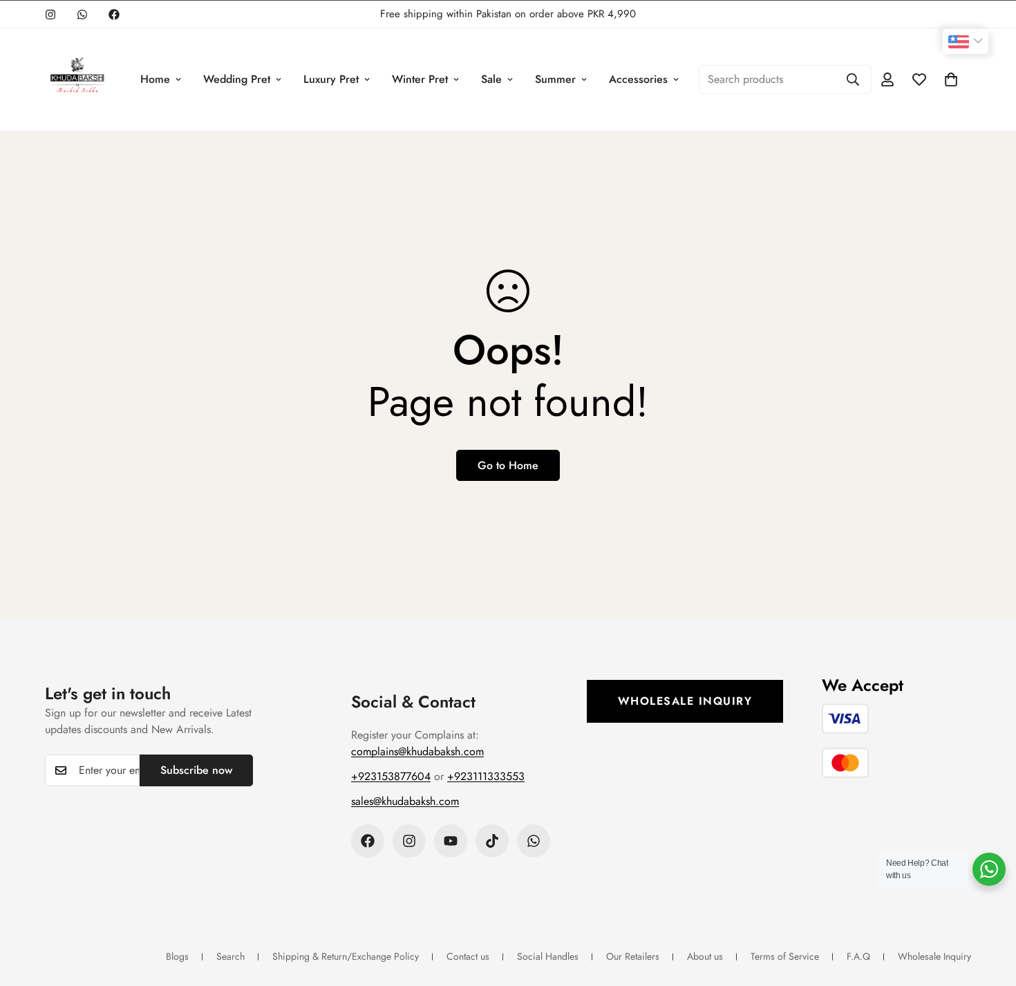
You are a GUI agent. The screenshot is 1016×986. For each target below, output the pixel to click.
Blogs (177, 956)
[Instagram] (50, 14)
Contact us (467, 956)
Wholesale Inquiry (685, 701)
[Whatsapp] (82, 14)
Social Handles (547, 956)
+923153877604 (391, 776)
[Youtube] (450, 840)
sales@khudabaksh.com (405, 801)
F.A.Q (858, 956)
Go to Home (508, 465)
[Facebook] (114, 14)
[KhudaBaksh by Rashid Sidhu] (77, 79)
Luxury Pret (331, 79)
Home (155, 79)
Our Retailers (632, 956)
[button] (951, 79)
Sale (491, 79)
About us (705, 956)
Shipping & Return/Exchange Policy (345, 956)
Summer (555, 79)
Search (230, 956)
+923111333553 (486, 776)
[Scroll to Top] (989, 911)
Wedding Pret (236, 79)
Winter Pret (420, 79)
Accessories (638, 79)
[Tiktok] (492, 840)
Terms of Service (785, 956)
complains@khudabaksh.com (417, 751)
